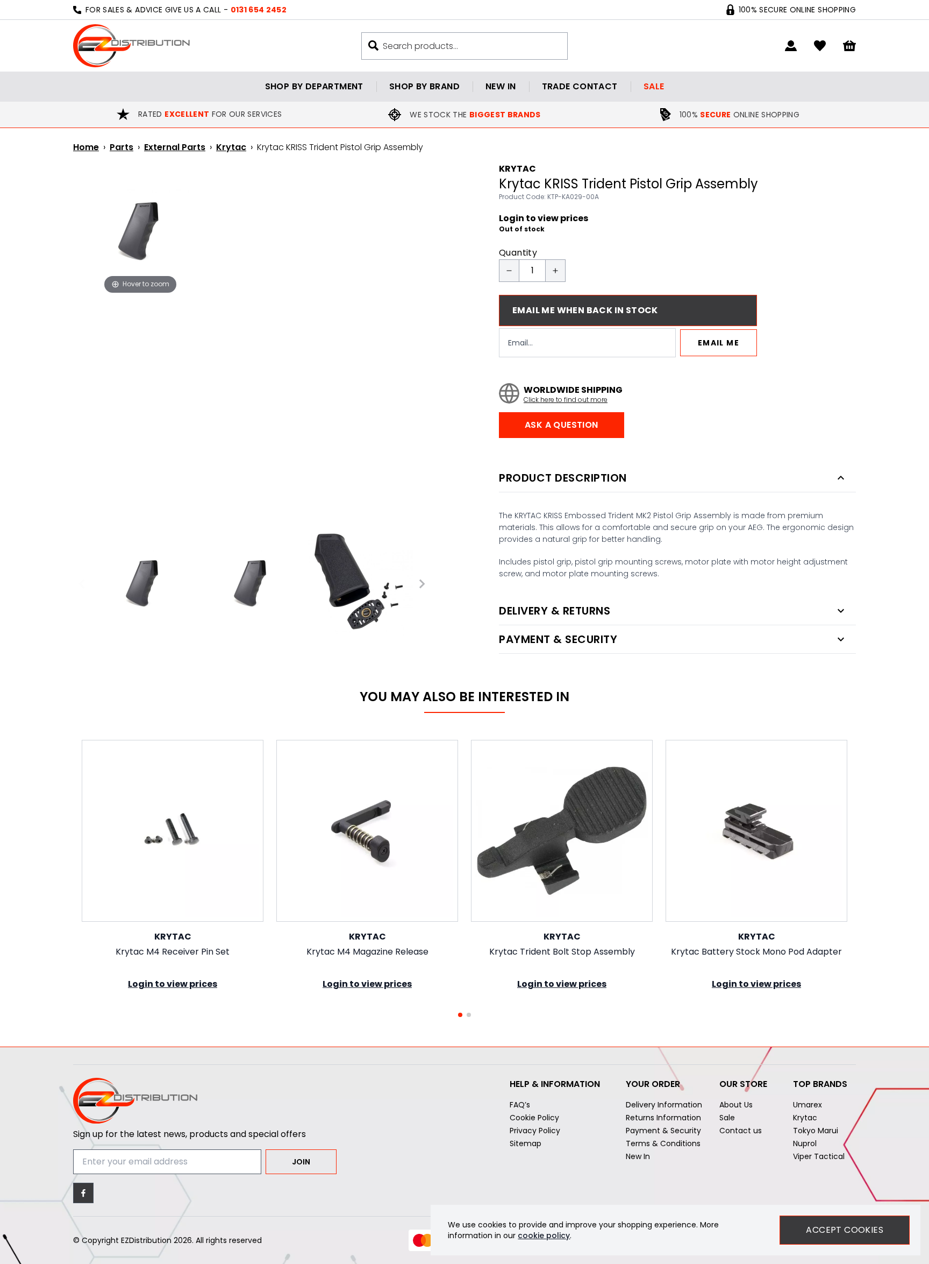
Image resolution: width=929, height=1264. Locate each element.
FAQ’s (520, 1104)
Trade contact (580, 86)
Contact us (740, 1130)
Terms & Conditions (663, 1143)
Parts (121, 147)
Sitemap (525, 1143)
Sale (654, 86)
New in (500, 86)
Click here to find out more (566, 400)
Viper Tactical (819, 1156)
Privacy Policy (535, 1130)
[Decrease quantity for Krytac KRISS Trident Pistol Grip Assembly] (509, 270)
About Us (736, 1104)
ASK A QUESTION (561, 425)
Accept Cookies (844, 1230)
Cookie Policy (534, 1117)
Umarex (807, 1104)
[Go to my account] (791, 45)
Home (86, 147)
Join (301, 1161)
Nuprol (805, 1143)
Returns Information (663, 1117)
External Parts (174, 147)
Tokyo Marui (815, 1130)
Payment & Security (663, 1130)
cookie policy (544, 1235)
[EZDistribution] (131, 45)
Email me (718, 342)
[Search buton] (373, 45)
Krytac (231, 147)
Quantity (518, 252)
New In (638, 1156)
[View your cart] (849, 46)
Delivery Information (664, 1104)
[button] (460, 1015)
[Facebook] (83, 1193)
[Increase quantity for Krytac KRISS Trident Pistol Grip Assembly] (555, 270)
